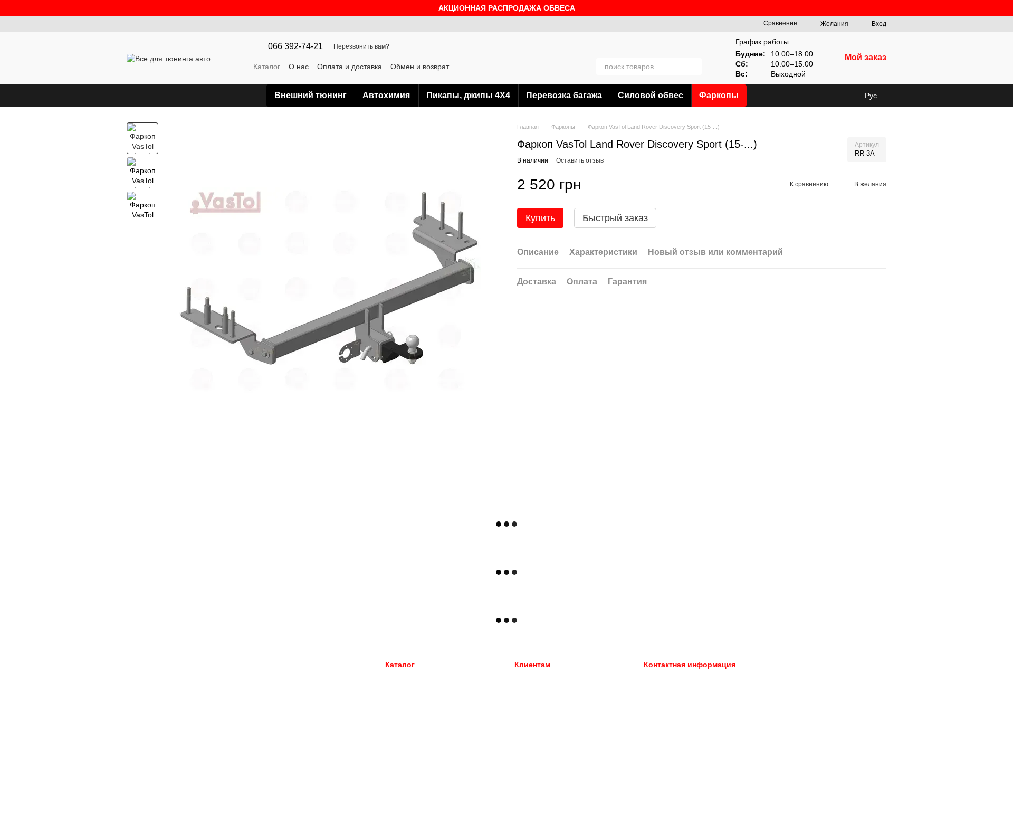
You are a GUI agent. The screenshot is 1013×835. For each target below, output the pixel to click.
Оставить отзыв (580, 160)
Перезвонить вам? (361, 46)
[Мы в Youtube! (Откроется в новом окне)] (569, 66)
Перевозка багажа (564, 95)
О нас (299, 66)
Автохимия (386, 95)
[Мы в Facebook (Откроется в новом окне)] (556, 66)
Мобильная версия (165, 680)
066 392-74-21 (295, 46)
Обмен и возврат (419, 66)
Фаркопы (719, 95)
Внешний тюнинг (310, 95)
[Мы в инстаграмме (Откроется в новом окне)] (581, 66)
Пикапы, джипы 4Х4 (468, 95)
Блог (522, 758)
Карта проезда (792, 743)
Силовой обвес (650, 95)
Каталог (266, 66)
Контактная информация (553, 744)
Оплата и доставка (349, 66)
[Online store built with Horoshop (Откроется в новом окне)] (167, 822)
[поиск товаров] (693, 66)
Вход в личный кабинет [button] (551, 679)
